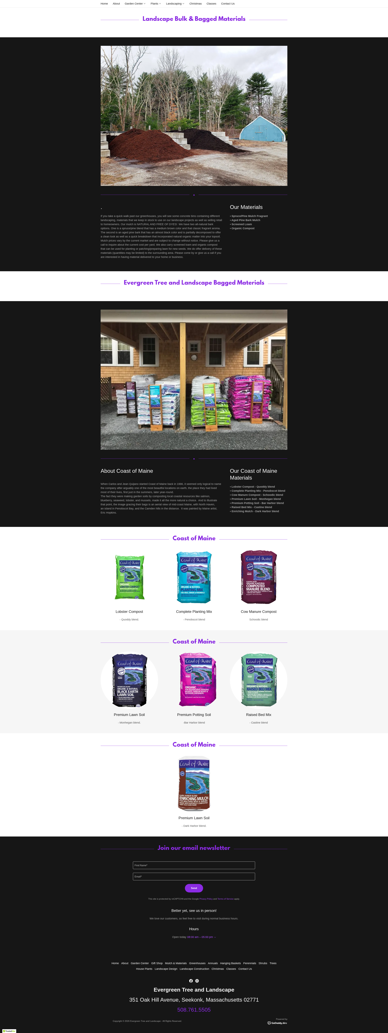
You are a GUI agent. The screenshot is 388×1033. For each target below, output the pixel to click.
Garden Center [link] (140, 963)
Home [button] (115, 963)
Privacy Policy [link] (206, 899)
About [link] (116, 3)
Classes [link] (211, 3)
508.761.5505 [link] (194, 1010)
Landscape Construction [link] (194, 968)
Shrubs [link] (263, 963)
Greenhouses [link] (197, 963)
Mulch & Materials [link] (176, 963)
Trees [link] (273, 963)
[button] (135, 3)
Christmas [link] (195, 3)
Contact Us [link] (228, 3)
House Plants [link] (144, 968)
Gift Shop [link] (157, 963)
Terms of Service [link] (225, 899)
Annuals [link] (213, 963)
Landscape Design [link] (166, 968)
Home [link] (104, 3)
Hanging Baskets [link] (230, 963)
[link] (191, 981)
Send (194, 888)
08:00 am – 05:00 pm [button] (200, 937)
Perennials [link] (249, 963)
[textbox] (194, 865)
